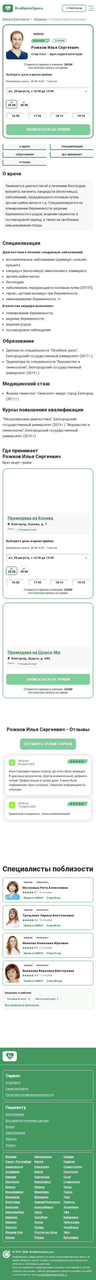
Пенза (38, 1222)
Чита (66, 1232)
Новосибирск (43, 1207)
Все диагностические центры (27, 1120)
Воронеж (11, 1207)
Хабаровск (70, 1217)
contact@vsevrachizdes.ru (52, 1274)
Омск (38, 1212)
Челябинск (71, 1227)
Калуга (38, 1161)
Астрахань (12, 1171)
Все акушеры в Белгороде (22, 1005)
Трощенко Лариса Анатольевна (48, 915)
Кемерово (41, 1167)
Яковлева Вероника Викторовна (48, 971)
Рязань (39, 1237)
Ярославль (70, 1237)
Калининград (43, 1156)
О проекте (13, 1082)
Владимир (12, 1197)
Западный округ (28, 529)
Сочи (67, 1177)
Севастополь (72, 1167)
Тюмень (69, 1202)
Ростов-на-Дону (45, 1232)
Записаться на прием (48, 129)
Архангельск (14, 1167)
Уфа (66, 1212)
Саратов (69, 1161)
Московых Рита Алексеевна (45, 887)
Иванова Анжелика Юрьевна (45, 943)
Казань (10, 1237)
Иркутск (11, 1227)
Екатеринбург (14, 1212)
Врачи (10, 1126)
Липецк (39, 1187)
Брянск (10, 1187)
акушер (38, 33)
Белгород (12, 1182)
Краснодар (41, 1177)
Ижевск (11, 1222)
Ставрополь (71, 1182)
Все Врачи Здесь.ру (10, 1056)
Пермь (39, 1227)
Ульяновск (71, 1207)
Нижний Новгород (47, 1202)
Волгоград (12, 1202)
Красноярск (42, 1182)
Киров (38, 1171)
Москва (11, 1156)
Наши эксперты (17, 1088)
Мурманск (41, 1197)
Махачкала (41, 1192)
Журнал (11, 1139)
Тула (66, 1197)
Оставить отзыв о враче (48, 744)
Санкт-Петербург (18, 1161)
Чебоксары (71, 1222)
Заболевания (15, 1132)
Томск (67, 1192)
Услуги (10, 1145)
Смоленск (70, 1171)
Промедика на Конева (30, 518)
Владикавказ (14, 1192)
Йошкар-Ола (14, 1232)
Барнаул (10, 1177)
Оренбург (41, 1217)
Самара (68, 1156)
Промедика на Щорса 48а (34, 652)
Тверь (67, 1187)
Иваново (11, 1217)
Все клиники (15, 1114)
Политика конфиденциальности (30, 1094)
